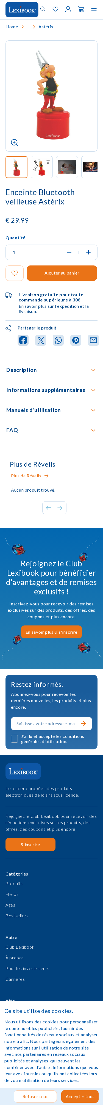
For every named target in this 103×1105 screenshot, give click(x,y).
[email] (93, 341)
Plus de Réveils (26, 475)
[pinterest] (75, 341)
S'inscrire (30, 844)
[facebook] (23, 341)
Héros (11, 894)
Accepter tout (80, 1096)
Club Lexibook (19, 946)
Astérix (45, 26)
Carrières (15, 979)
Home (11, 26)
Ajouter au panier (62, 272)
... (28, 26)
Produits (14, 883)
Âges (10, 904)
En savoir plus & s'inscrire (51, 632)
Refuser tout (35, 1096)
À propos (14, 957)
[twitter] (40, 341)
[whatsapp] (58, 341)
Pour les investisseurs (27, 968)
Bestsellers (17, 915)
